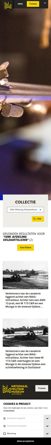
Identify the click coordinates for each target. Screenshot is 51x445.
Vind (39, 219)
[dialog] (25, 422)
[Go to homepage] (15, 391)
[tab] (47, 418)
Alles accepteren (25, 441)
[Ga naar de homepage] (8, 5)
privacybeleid (8, 411)
